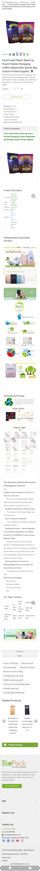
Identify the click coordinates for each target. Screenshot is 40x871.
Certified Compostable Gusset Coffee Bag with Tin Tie (27, 724)
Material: (7, 122)
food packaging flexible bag (13, 693)
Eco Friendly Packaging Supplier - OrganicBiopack (18, 850)
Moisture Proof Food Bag (13, 672)
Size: (5, 112)
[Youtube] (17, 840)
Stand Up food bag (27, 667)
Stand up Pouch (27, 663)
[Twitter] (13, 840)
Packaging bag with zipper (13, 676)
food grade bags (9, 667)
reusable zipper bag (10, 688)
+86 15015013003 (9, 829)
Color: (6, 114)
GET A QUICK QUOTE (12, 786)
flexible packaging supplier (13, 680)
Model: (6, 106)
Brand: (6, 109)
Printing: (7, 117)
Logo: (6, 120)
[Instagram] (22, 840)
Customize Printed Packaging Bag (16, 684)
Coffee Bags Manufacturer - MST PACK (15, 854)
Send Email (15, 97)
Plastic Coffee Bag (10, 663)
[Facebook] (3, 840)
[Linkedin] (8, 840)
